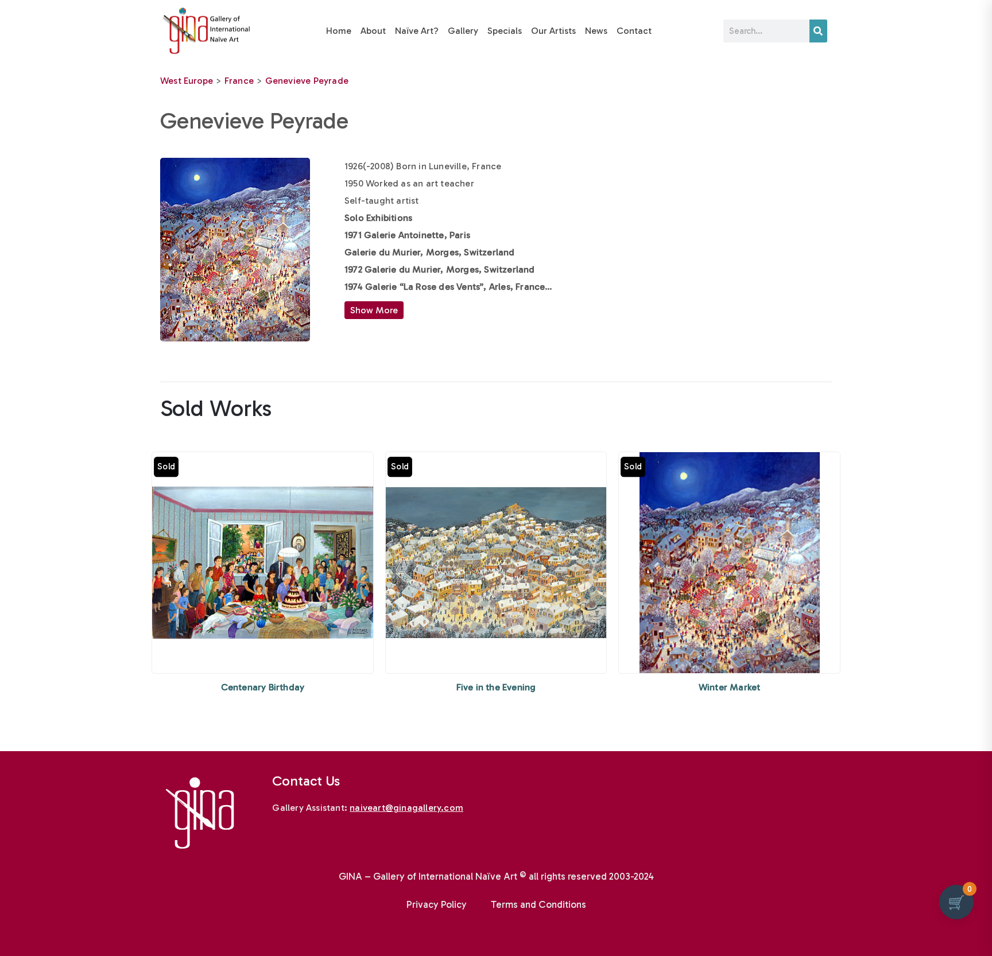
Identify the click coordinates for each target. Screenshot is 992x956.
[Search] (818, 31)
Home (338, 30)
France (239, 80)
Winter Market (730, 687)
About (373, 30)
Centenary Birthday (263, 687)
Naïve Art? (417, 30)
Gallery (463, 30)
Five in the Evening (496, 687)
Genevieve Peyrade (306, 80)
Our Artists (553, 30)
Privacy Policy (436, 904)
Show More (374, 310)
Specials (504, 30)
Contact (634, 30)
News (596, 30)
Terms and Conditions (538, 904)
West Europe (186, 80)
